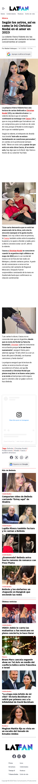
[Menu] (3, 8)
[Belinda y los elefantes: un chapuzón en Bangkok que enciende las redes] (19, 575)
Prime (14, 763)
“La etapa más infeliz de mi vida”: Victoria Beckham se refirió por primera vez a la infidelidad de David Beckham (18, 698)
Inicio (3, 14)
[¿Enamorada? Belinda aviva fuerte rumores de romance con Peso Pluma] (19, 543)
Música (5, 18)
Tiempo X (14, 770)
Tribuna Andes (14, 774)
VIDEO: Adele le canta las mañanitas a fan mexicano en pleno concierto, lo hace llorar (18, 630)
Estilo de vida (30, 14)
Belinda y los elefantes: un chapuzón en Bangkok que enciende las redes (16, 592)
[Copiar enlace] (26, 457)
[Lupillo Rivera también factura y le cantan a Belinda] (19, 514)
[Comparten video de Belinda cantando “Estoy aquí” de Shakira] (19, 482)
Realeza (20, 14)
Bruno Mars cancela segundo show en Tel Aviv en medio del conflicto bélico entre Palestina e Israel (19, 663)
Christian (14, 345)
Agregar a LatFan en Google (18, 54)
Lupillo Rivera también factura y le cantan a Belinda (18, 529)
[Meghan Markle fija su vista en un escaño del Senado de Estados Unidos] (19, 714)
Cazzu (6, 238)
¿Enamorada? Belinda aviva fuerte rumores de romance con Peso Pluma (19, 560)
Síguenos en (20, 464)
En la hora (14, 767)
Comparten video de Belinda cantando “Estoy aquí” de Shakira (17, 499)
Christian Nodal (15, 251)
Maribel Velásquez (11, 48)
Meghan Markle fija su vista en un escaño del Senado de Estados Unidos (18, 731)
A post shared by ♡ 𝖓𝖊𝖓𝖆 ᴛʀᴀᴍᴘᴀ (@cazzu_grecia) (20, 441)
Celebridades (11, 14)
